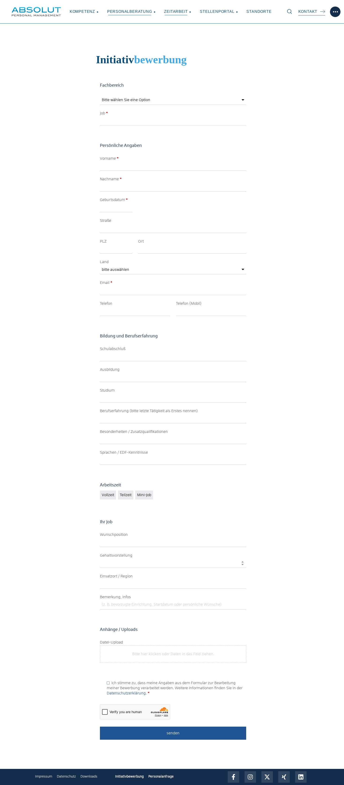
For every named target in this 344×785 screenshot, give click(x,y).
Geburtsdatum (114, 200)
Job (104, 113)
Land (104, 262)
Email (106, 283)
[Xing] (284, 777)
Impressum (43, 776)
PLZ (103, 241)
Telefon (106, 303)
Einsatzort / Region (116, 576)
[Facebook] (233, 777)
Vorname (109, 158)
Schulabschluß (112, 349)
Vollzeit (108, 495)
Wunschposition (114, 535)
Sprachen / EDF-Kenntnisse (124, 452)
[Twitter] (267, 777)
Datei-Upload (111, 642)
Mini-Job (144, 495)
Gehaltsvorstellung (116, 555)
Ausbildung (110, 369)
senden (173, 733)
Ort (141, 241)
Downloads (89, 776)
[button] (289, 11)
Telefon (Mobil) (188, 303)
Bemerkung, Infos (115, 597)
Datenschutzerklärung (126, 693)
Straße (105, 221)
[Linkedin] (301, 777)
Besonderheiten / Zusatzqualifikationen (134, 432)
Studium (107, 390)
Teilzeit (126, 495)
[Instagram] (250, 777)
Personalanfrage (161, 776)
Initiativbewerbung (129, 776)
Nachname (111, 179)
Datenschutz (66, 776)
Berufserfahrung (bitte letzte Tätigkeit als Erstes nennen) (149, 411)
